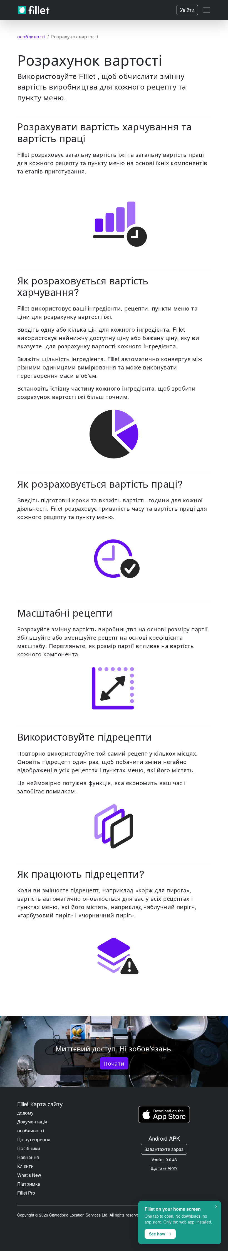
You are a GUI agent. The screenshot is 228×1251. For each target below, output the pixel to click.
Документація (32, 1121)
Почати (114, 1063)
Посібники (28, 1148)
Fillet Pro (26, 1193)
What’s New (29, 1175)
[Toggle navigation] (206, 10)
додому (25, 1112)
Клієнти (25, 1166)
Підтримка (28, 1184)
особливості (30, 1130)
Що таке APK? (164, 1168)
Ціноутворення (33, 1139)
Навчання (28, 1157)
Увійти (187, 10)
